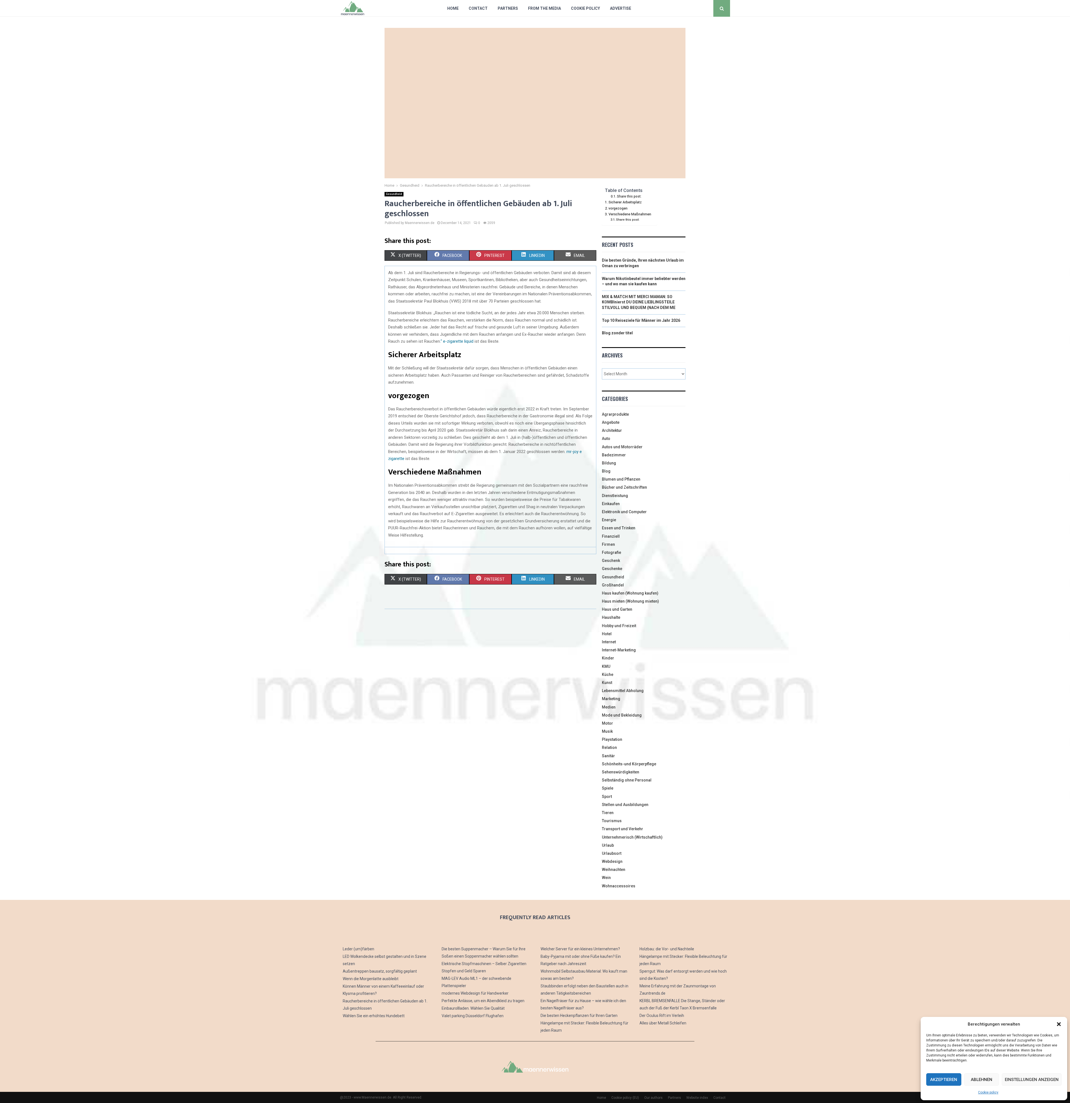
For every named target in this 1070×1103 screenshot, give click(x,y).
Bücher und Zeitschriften (624, 487)
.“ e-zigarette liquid (456, 341)
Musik (607, 731)
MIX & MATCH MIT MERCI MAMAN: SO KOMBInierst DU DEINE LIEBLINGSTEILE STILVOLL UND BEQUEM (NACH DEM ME (638, 302)
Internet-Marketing (619, 650)
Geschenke (612, 568)
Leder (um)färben (358, 949)
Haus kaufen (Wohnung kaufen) (630, 593)
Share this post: (629, 196)
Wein (606, 877)
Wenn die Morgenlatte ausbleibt (370, 979)
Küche (607, 674)
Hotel (607, 634)
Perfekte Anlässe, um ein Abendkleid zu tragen (483, 1001)
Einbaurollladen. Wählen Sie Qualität (473, 1008)
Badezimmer (614, 455)
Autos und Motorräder (622, 447)
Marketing (611, 699)
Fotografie (611, 552)
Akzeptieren (943, 1079)
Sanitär (608, 756)
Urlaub (608, 845)
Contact (478, 8)
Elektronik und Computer (624, 512)
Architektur (612, 430)
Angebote (610, 422)
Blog (606, 471)
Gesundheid (394, 194)
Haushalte (611, 617)
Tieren (608, 812)
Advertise (620, 8)
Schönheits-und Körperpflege (629, 764)
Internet (609, 642)
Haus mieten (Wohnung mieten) (630, 601)
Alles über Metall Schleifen (662, 1023)
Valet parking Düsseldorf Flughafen (473, 1016)
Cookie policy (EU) (625, 1098)
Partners (508, 8)
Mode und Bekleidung (622, 715)
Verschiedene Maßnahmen (630, 214)
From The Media (544, 8)
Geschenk (611, 560)
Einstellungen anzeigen (1032, 1079)
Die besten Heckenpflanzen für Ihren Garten (579, 1015)
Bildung (609, 463)
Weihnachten (613, 869)
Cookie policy (988, 1092)
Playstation (612, 739)
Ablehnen (981, 1079)
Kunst (607, 682)
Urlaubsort (611, 853)
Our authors (653, 1098)
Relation (609, 747)
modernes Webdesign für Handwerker (475, 993)
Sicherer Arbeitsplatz (625, 202)
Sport (607, 796)
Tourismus (612, 821)
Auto (606, 438)
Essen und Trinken (618, 528)
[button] (1059, 1024)
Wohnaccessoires (618, 886)
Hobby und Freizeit (619, 626)
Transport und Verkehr (622, 829)
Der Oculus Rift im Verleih (661, 1015)
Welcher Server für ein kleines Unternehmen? (580, 949)
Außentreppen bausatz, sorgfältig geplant (380, 971)
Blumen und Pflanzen (621, 479)
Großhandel (613, 585)
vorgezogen (618, 208)
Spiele (607, 788)
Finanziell (611, 536)
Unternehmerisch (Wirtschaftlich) (632, 837)
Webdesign (612, 861)
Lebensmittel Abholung (623, 690)
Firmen (608, 544)
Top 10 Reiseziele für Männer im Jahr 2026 (641, 320)
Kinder (608, 658)
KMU (606, 666)
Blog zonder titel (617, 333)
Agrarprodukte (615, 414)
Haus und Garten (617, 609)
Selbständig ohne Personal (626, 780)
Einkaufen (611, 503)
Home (453, 8)
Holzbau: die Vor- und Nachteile (666, 949)
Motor (607, 723)
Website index (697, 1098)
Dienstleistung (615, 495)
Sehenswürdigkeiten (620, 772)
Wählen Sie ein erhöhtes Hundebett (374, 1016)
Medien (609, 707)
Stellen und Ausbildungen (625, 804)
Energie (609, 520)
